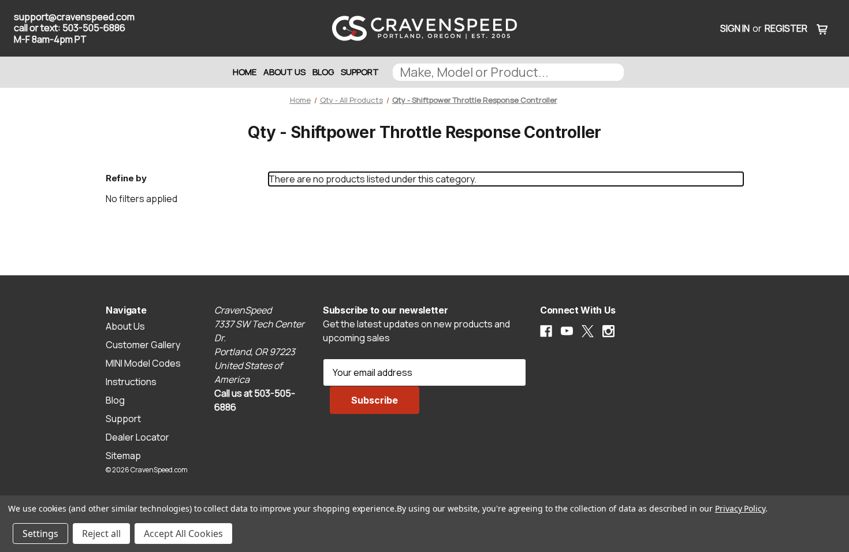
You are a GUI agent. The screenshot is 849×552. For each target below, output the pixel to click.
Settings (40, 533)
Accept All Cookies (183, 533)
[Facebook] (546, 331)
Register (786, 28)
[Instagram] (608, 331)
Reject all (101, 533)
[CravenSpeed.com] (424, 28)
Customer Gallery (143, 344)
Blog (323, 72)
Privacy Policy (740, 508)
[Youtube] (567, 331)
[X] (588, 331)
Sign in (735, 28)
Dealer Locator (137, 437)
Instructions (131, 381)
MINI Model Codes (143, 363)
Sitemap (123, 455)
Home (244, 72)
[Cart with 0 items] (822, 28)
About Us (284, 72)
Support (360, 72)
